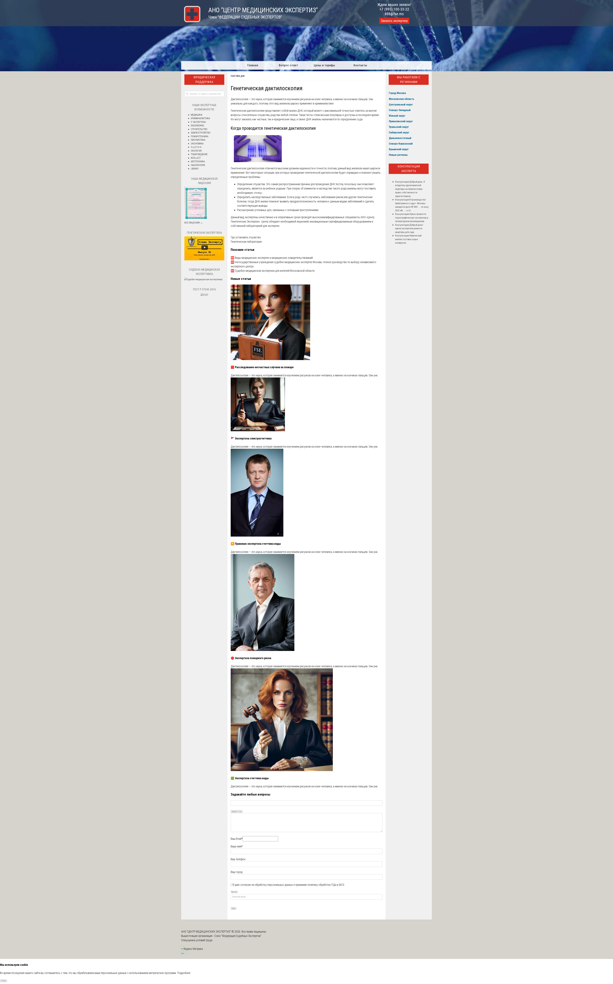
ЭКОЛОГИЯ (196, 150)
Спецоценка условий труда (196, 940)
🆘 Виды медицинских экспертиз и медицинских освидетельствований (272, 257)
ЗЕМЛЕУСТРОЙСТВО (200, 132)
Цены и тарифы (324, 65)
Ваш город (236, 872)
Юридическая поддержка (204, 79)
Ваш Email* (236, 838)
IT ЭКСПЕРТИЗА (198, 122)
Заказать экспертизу (394, 21)
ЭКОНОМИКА (197, 143)
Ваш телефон (238, 859)
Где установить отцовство (246, 237)
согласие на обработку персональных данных (266, 884)
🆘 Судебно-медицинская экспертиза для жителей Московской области (272, 270)
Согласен (3, 980)
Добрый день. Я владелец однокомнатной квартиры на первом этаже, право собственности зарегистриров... (410, 189)
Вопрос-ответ (288, 65)
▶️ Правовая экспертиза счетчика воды (256, 543)
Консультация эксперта (408, 169)
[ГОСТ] (204, 294)
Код (240, 811)
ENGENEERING (197, 125)
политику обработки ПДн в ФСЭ (326, 884)
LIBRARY (195, 168)
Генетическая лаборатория (246, 241)
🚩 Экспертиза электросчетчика (251, 438)
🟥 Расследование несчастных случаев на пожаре (262, 367)
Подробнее (183, 973)
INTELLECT (196, 158)
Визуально (234, 811)
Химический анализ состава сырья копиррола (408, 239)
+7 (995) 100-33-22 (394, 9)
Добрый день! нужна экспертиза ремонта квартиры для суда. (409, 228)
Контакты (360, 65)
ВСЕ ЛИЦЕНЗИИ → (193, 222)
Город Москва (397, 93)
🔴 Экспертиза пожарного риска (251, 658)
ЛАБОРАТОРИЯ (198, 165)
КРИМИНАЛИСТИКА (200, 118)
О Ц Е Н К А (196, 147)
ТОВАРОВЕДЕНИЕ (199, 154)
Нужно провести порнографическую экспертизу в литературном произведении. (411, 218)
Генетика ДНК (238, 76)
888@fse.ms (394, 14)
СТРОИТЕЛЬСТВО (199, 129)
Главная (252, 65)
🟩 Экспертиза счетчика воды (250, 778)
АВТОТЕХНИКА (198, 161)
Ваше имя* (237, 846)
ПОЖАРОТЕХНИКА (199, 136)
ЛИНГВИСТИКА (198, 139)
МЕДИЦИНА (196, 114)
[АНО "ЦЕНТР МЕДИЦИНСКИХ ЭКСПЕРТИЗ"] (190, 21)
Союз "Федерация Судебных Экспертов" (237, 936)
